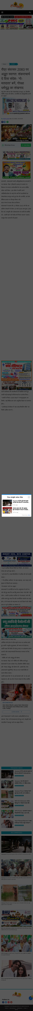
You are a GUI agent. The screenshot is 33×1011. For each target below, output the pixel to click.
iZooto (29, 515)
